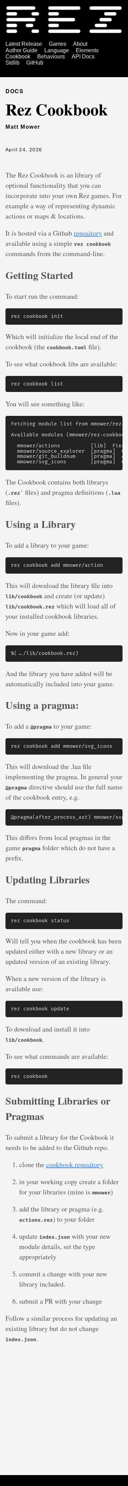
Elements (87, 50)
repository (88, 233)
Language (56, 50)
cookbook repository (74, 1164)
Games (57, 44)
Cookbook (17, 56)
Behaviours (51, 56)
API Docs (83, 56)
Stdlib (12, 63)
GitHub (34, 63)
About (80, 44)
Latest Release (23, 44)
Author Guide (21, 50)
